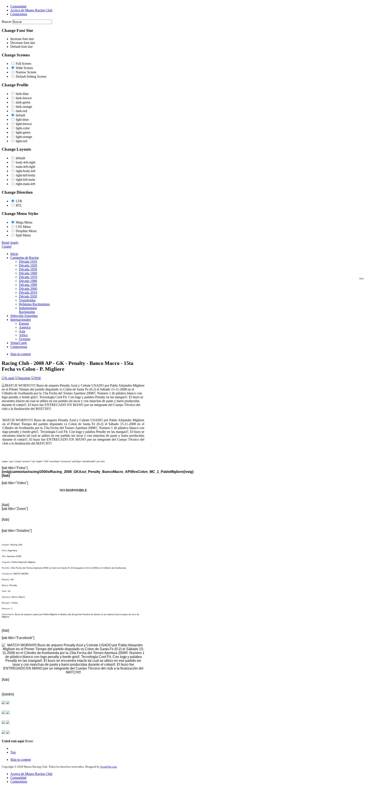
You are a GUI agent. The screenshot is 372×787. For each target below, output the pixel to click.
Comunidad (18, 777)
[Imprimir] (22, 378)
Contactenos (18, 781)
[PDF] (36, 378)
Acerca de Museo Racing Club (31, 774)
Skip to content (20, 354)
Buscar (7, 21)
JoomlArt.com (108, 766)
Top (13, 752)
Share (361, 279)
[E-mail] (8, 378)
